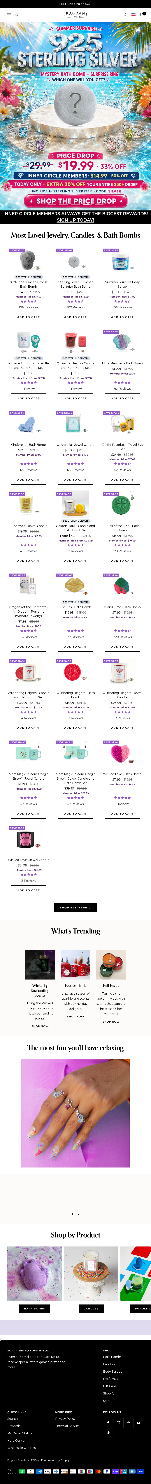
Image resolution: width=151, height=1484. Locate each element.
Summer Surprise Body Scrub (122, 332)
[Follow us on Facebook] (108, 1470)
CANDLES (91, 1355)
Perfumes (110, 1426)
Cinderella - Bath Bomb (28, 492)
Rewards (13, 1473)
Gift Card (109, 1433)
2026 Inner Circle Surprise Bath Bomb (28, 332)
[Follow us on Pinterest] (128, 1470)
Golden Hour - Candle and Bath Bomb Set (75, 575)
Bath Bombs (112, 1404)
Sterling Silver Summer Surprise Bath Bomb (75, 332)
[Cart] (142, 14)
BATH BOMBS (34, 1355)
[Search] (16, 14)
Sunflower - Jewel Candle (29, 573)
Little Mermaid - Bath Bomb (122, 410)
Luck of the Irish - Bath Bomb (122, 575)
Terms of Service (67, 1473)
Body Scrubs (112, 1419)
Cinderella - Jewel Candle (75, 492)
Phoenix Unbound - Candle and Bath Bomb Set (28, 413)
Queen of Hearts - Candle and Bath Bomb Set (75, 413)
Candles (109, 1411)
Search (12, 1466)
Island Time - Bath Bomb (122, 654)
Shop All (109, 1441)
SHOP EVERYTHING (75, 954)
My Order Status (19, 1480)
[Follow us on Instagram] (118, 1470)
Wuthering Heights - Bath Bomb (75, 742)
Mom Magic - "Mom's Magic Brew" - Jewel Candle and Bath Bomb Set (75, 826)
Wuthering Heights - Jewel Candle (122, 742)
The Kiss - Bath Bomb (75, 654)
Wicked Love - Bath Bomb (122, 821)
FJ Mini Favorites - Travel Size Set (122, 494)
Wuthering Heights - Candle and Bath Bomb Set (29, 742)
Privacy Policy (65, 1466)
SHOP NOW (40, 1073)
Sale (106, 1448)
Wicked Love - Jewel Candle (28, 907)
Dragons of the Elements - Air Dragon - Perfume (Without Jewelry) (28, 659)
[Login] (125, 14)
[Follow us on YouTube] (139, 1470)
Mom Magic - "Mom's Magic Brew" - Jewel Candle (28, 824)
